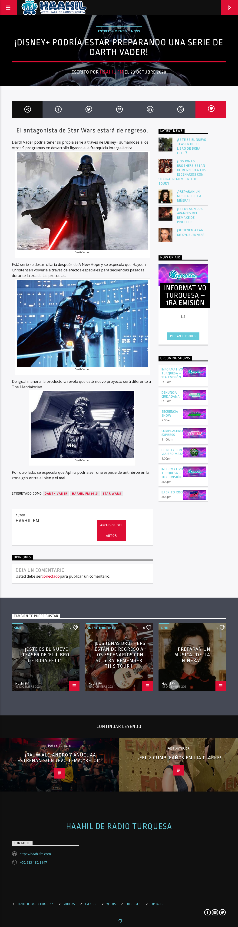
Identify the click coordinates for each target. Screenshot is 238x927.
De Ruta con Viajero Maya (173, 452)
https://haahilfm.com (35, 854)
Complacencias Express (174, 433)
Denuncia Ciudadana (171, 395)
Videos (111, 904)
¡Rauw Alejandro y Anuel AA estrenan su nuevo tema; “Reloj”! (59, 757)
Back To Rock (173, 492)
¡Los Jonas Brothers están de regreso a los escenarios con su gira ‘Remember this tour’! (182, 172)
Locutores (133, 904)
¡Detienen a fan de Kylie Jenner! (190, 232)
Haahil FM (111, 72)
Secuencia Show (170, 414)
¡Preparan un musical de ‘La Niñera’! (189, 196)
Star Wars (111, 494)
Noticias (69, 904)
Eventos (90, 904)
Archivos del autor (111, 530)
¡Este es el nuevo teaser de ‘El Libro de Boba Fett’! (192, 146)
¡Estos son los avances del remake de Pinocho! (190, 215)
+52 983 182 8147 (33, 862)
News (135, 31)
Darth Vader (56, 494)
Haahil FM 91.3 (85, 494)
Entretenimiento (112, 31)
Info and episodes (183, 336)
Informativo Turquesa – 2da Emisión (172, 473)
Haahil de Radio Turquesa (119, 826)
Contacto (157, 904)
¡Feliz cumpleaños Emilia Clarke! (179, 757)
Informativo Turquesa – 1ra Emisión (172, 373)
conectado (51, 576)
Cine (17, 627)
